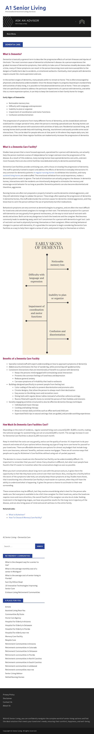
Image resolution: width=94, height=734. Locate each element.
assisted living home (11, 175)
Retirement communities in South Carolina (23, 662)
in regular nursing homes (44, 172)
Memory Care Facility (14, 636)
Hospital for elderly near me (17, 632)
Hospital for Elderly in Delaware (18, 625)
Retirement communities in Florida (20, 655)
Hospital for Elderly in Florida (17, 629)
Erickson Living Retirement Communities (22, 592)
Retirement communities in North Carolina (23, 658)
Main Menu (11, 34)
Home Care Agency (13, 618)
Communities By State (14, 614)
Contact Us (7, 702)
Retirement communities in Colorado (21, 647)
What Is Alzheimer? (17, 514)
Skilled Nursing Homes (14, 677)
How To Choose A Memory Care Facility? (25, 517)
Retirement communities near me (19, 669)
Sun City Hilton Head (14, 582)
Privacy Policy (8, 694)
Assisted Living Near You (15, 610)
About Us (7, 705)
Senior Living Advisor (14, 673)
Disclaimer (7, 698)
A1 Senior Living (25, 8)
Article (8, 607)
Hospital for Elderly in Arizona (18, 621)
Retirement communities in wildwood (21, 666)
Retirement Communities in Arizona (20, 644)
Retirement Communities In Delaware (21, 651)
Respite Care (10, 640)
